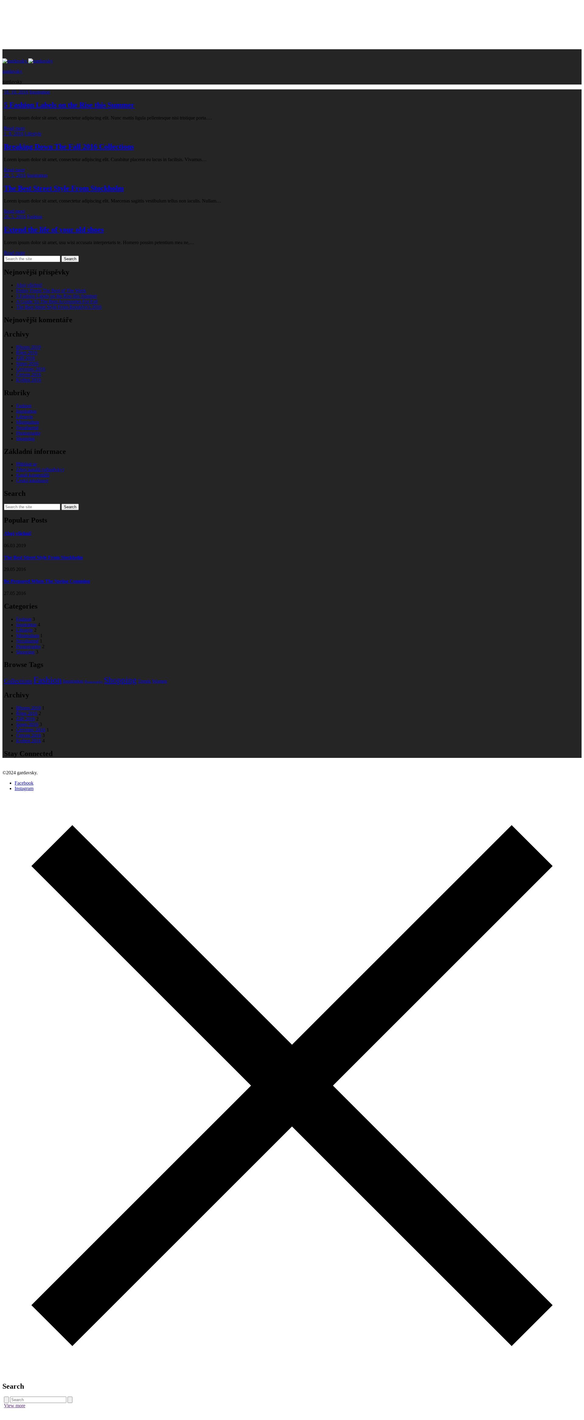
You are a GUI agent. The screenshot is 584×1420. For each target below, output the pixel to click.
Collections (18, 680)
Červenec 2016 (30, 368)
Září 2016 (25, 358)
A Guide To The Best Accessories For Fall (57, 301)
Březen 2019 (28, 347)
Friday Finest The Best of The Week (51, 290)
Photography (28, 433)
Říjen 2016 (26, 352)
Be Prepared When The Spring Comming (47, 581)
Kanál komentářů (32, 475)
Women (159, 681)
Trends (144, 681)
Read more (14, 128)
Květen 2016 (28, 379)
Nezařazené (27, 427)
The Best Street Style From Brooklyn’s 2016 (59, 306)
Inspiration (40, 92)
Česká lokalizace (32, 480)
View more (14, 1405)
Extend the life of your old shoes (54, 229)
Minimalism (27, 422)
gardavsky (12, 71)
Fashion (34, 216)
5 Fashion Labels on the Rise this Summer (69, 105)
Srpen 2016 (27, 363)
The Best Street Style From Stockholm (64, 188)
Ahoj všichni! (29, 285)
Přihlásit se (26, 464)
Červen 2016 (28, 374)
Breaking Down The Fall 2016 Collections (69, 146)
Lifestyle (33, 133)
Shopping (25, 438)
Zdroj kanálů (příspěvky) (40, 469)
